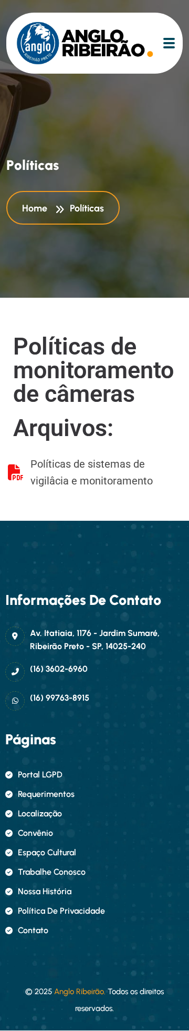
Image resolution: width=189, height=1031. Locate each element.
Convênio (35, 833)
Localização (40, 813)
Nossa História (44, 891)
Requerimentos (46, 794)
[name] (61, 43)
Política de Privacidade (61, 911)
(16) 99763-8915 (59, 698)
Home (36, 208)
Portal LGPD (40, 775)
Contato (33, 930)
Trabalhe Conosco (52, 872)
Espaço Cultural (47, 852)
